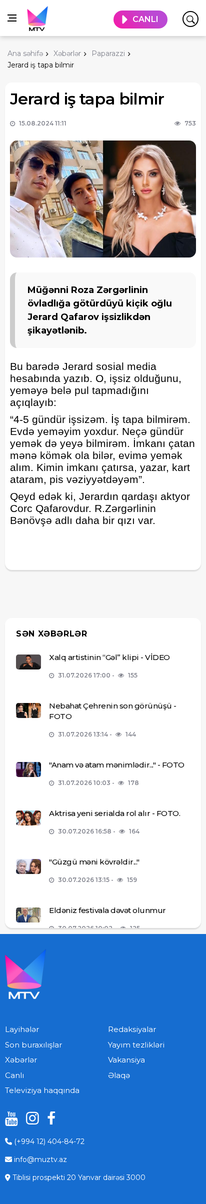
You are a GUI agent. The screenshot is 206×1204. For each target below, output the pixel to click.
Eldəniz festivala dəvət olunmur (107, 910)
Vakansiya (126, 1059)
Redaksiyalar (132, 1029)
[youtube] (8, 1118)
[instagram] (29, 1118)
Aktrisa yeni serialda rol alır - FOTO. (114, 813)
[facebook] (50, 1118)
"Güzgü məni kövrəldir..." (94, 861)
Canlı (14, 1075)
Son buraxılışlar (33, 1045)
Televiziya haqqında (42, 1090)
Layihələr (22, 1029)
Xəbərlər (21, 1059)
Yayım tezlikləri (136, 1045)
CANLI (145, 19)
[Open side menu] (12, 18)
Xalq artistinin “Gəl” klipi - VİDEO (109, 657)
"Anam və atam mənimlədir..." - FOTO (116, 765)
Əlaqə (119, 1075)
